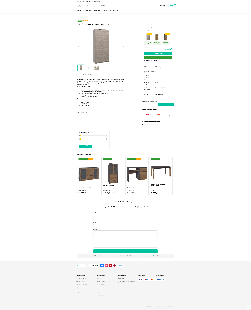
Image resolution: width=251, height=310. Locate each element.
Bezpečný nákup (79, 287)
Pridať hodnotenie (86, 146)
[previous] (78, 176)
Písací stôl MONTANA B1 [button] (133, 188)
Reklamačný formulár (122, 278)
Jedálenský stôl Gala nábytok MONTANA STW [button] (158, 185)
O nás (77, 290)
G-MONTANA (157, 66)
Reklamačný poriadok (80, 281)
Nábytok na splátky (101, 281)
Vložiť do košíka (159, 53)
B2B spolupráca (100, 295)
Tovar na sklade (114, 10)
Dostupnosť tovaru (101, 292)
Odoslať (125, 251)
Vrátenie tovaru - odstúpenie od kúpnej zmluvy (126, 282)
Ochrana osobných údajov (82, 284)
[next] (172, 176)
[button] (86, 275)
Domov (79, 16)
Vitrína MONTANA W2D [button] (108, 186)
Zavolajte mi (166, 104)
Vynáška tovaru (100, 284)
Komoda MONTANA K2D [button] (85, 188)
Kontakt (77, 292)
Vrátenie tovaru (100, 290)
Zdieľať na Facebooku (149, 124)
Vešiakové (90, 16)
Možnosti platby (100, 287)
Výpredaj (105, 10)
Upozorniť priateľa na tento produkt (152, 121)
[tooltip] (148, 39)
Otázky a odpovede (88, 74)
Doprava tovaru (100, 278)
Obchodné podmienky (81, 278)
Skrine (84, 16)
